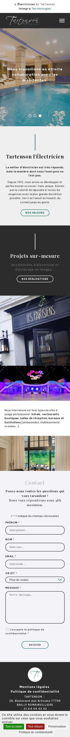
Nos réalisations (35, 279)
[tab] (30, 115)
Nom (9, 539)
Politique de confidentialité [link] (36, 732)
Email (10, 556)
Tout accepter (13, 726)
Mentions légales (35, 687)
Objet (11, 573)
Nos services (35, 87)
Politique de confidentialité (35, 691)
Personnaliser (57, 726)
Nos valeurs (34, 212)
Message (13, 587)
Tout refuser (35, 726)
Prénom (12, 522)
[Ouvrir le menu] (62, 20)
